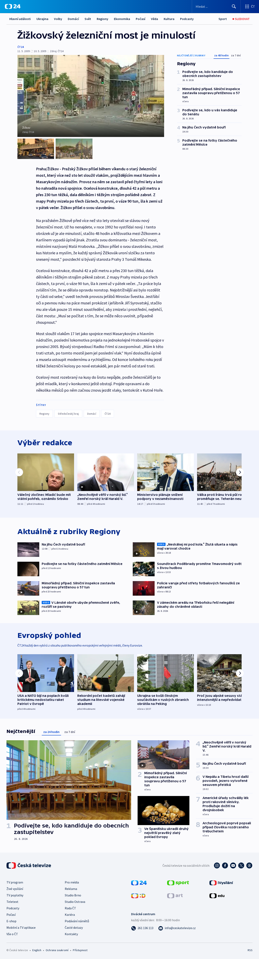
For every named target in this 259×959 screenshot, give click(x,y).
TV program (14, 882)
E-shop (11, 921)
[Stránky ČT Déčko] (138, 895)
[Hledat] (233, 6)
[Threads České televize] (249, 865)
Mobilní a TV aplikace (21, 927)
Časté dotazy (74, 927)
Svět (88, 19)
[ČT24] (12, 6)
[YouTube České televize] (233, 865)
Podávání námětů (77, 921)
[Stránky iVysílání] (221, 882)
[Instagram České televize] (217, 865)
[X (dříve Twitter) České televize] (241, 865)
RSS (250, 950)
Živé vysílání (14, 889)
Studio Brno (73, 895)
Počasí (140, 19)
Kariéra (70, 915)
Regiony (102, 19)
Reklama (71, 889)
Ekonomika (122, 19)
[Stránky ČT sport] (178, 882)
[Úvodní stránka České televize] (29, 865)
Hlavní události (20, 19)
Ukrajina (42, 19)
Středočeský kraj (68, 413)
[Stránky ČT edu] (216, 895)
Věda (154, 19)
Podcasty (187, 19)
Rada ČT (70, 908)
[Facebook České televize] (225, 865)
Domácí (73, 19)
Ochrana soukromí (57, 950)
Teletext (12, 902)
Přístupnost (80, 950)
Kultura (169, 19)
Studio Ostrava (75, 902)
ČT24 (20, 47)
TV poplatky (14, 895)
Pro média (72, 882)
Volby (58, 19)
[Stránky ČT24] (139, 882)
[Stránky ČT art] (175, 895)
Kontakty (71, 934)
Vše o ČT (12, 934)
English (36, 950)
